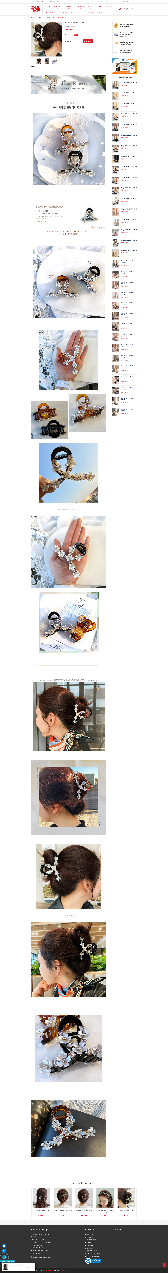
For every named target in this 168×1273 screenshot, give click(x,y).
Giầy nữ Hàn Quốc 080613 (129, 124)
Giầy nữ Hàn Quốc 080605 (129, 209)
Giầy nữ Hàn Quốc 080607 (129, 188)
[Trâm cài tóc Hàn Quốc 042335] (63, 1198)
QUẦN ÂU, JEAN (92, 1251)
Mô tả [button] (33, 66)
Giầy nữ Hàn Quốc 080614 (129, 114)
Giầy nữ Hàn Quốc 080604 (129, 219)
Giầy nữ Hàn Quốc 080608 (129, 177)
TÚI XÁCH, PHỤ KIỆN (93, 1256)
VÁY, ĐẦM (90, 1237)
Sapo (63, 1270)
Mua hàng (87, 41)
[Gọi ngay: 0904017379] (5, 1267)
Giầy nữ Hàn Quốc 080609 (129, 166)
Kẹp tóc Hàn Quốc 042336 (41, 1210)
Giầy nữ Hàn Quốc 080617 (129, 82)
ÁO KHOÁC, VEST (92, 1242)
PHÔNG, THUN (91, 1240)
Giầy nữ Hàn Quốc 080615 (129, 103)
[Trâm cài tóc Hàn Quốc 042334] (84, 1198)
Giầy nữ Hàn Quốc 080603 (129, 230)
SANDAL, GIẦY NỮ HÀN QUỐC (123, 77)
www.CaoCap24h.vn (37, 1245)
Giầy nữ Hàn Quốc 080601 (129, 250)
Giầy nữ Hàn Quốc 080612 (129, 135)
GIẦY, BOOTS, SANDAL (94, 1253)
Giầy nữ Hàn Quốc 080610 (129, 156)
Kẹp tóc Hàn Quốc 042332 (126, 1210)
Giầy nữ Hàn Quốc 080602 (129, 240)
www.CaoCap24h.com (46, 1243)
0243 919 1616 (40, 1239)
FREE (75, 35)
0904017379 (39, 1)
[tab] (70, 66)
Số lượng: (68, 41)
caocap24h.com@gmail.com (41, 1257)
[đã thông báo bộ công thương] (93, 1260)
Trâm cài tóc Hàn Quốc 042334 (84, 1210)
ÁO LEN (89, 1248)
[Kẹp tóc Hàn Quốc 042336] (42, 1198)
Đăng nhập (126, 1)
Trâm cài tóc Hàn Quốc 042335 (63, 1210)
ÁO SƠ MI (90, 1234)
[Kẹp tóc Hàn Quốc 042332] (126, 1198)
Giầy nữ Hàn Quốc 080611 (129, 146)
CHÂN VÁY (90, 1245)
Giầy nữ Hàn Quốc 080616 (129, 92)
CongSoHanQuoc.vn (37, 1247)
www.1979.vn (35, 1243)
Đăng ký (134, 1)
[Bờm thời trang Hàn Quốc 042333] (105, 1198)
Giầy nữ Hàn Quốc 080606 (129, 198)
